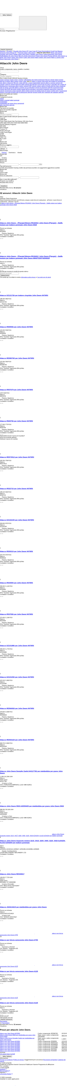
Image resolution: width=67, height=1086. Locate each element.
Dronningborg (46, 51)
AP (27, 51)
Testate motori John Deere (21, 54)
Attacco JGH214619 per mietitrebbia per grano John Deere (23, 907)
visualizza (4, 186)
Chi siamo (3, 1054)
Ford (56, 51)
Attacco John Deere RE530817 (12, 874)
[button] (33, 40)
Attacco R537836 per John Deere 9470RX (16, 614)
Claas (39, 51)
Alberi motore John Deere (43, 57)
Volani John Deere (17, 57)
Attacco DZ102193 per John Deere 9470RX (17, 520)
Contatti (12, 1054)
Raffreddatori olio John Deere (9, 56)
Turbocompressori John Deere (52, 54)
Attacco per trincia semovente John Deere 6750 (19, 940)
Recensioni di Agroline (50, 1060)
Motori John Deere (56, 53)
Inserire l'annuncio (6, 1019)
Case (30, 51)
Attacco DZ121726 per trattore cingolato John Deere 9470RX (24, 295)
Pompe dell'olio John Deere (56, 56)
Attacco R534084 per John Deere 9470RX (16, 583)
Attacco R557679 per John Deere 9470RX (16, 390)
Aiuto (8, 1054)
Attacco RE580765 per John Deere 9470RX (17, 358)
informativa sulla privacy (28, 277)
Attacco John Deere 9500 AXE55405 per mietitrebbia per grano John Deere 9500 (32, 806)
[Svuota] (0, 73)
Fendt (52, 51)
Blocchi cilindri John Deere (27, 56)
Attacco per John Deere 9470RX (10, 1033)
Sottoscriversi (5, 275)
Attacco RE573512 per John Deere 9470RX (17, 457)
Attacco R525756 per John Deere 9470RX (16, 421)
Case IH (34, 51)
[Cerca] (33, 23)
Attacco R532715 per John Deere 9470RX (16, 489)
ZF (15, 53)
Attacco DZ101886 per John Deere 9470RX (17, 646)
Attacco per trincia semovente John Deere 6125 (19, 971)
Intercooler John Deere (11, 59)
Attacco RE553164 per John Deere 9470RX (17, 740)
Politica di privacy (18, 1060)
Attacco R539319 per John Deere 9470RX (16, 551)
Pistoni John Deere (41, 56)
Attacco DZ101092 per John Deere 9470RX (17, 677)
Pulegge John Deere (6, 54)
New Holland (10, 53)
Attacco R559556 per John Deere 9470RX (16, 327)
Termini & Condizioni (6, 1060)
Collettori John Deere (36, 54)
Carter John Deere (29, 57)
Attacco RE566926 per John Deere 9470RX (17, 708)
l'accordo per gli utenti (44, 277)
